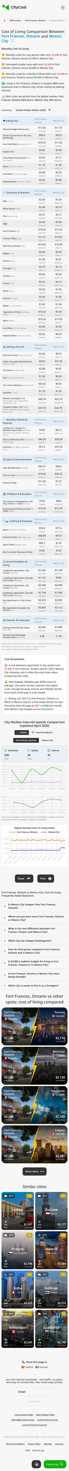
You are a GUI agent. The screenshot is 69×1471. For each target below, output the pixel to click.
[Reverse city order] (12, 41)
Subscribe (34, 1401)
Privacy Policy (34, 1444)
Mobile (23, 732)
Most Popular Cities (45, 1415)
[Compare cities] (36, 1464)
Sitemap (48, 1444)
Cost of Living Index (24, 1415)
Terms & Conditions (15, 1444)
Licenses (59, 1444)
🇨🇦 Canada (15, 20)
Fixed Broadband (44, 732)
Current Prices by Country (34, 1425)
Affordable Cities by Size (22, 1420)
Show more (31, 1171)
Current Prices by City (47, 1420)
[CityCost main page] (14, 7)
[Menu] (62, 8)
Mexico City (47, 740)
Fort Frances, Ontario (35, 20)
